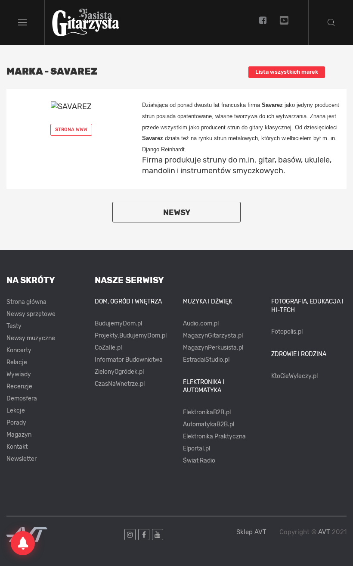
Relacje (16, 362)
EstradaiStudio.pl (206, 359)
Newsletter (21, 459)
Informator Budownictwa (129, 359)
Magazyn (18, 434)
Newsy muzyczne (30, 338)
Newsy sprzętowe (31, 314)
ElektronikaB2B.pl (207, 412)
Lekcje (15, 410)
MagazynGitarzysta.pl (213, 335)
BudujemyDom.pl (118, 323)
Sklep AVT (251, 532)
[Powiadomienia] (23, 543)
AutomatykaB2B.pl (208, 424)
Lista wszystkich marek (286, 72)
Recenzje (19, 386)
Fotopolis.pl (287, 331)
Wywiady (18, 374)
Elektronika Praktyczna (214, 436)
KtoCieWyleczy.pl (294, 376)
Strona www (71, 129)
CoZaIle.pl (108, 347)
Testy (14, 326)
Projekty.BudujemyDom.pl (131, 335)
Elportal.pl (196, 448)
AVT (324, 532)
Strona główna (26, 302)
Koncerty (18, 350)
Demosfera (21, 398)
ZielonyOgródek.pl (119, 371)
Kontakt (17, 446)
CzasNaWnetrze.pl (120, 384)
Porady (16, 422)
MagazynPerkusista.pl (213, 347)
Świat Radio (199, 460)
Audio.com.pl (201, 323)
